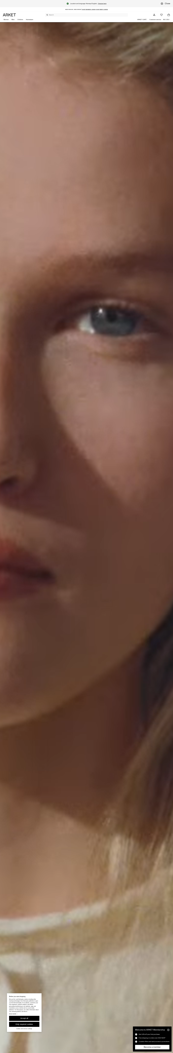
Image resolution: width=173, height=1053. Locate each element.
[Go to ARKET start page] (9, 14)
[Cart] (168, 14)
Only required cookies (24, 1024)
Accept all (24, 1018)
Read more (13, 1014)
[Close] (168, 1030)
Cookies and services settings (24, 1028)
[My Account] (154, 14)
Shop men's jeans (102, 9)
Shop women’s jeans (89, 9)
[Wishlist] (161, 14)
